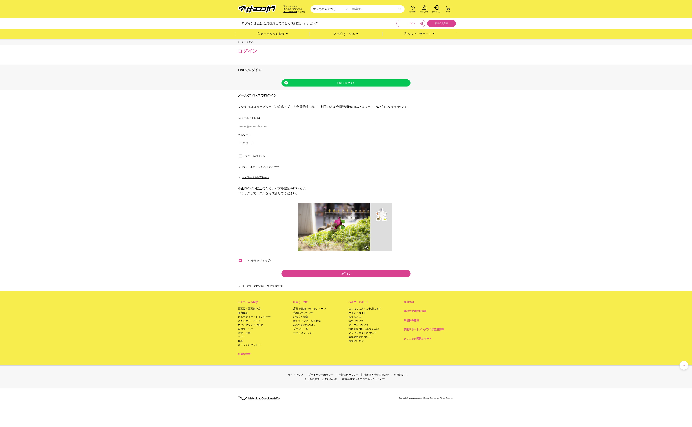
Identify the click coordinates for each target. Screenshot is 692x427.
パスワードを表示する (254, 156)
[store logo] (257, 9)
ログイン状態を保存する (255, 260)
